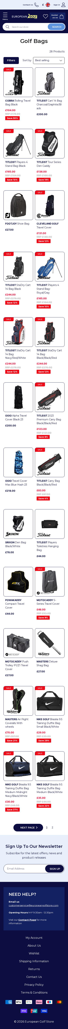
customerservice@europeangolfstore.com (33, 905)
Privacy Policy (34, 984)
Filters (11, 60)
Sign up (55, 868)
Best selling (42, 60)
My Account (34, 937)
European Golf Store (39, 1021)
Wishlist (34, 953)
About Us (34, 945)
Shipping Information (34, 961)
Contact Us (34, 977)
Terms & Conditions (34, 992)
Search (56, 27)
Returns (34, 969)
